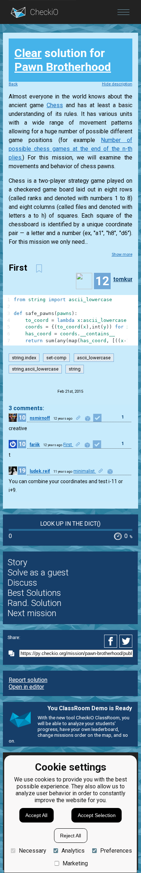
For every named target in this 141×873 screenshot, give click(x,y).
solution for (62, 60)
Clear (28, 53)
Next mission (32, 613)
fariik (35, 444)
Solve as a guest (38, 572)
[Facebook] (111, 641)
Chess (55, 105)
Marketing (75, 863)
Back (13, 84)
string (75, 369)
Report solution (28, 679)
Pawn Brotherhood (62, 67)
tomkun (123, 279)
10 (22, 417)
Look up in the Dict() (70, 523)
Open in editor (26, 686)
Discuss (22, 583)
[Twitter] (126, 641)
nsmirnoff (40, 418)
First (68, 444)
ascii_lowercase (94, 357)
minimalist (84, 471)
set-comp (56, 357)
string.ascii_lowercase (35, 369)
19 (22, 470)
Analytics (73, 850)
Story (17, 562)
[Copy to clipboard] (13, 653)
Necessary (32, 850)
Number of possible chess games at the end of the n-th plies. (70, 149)
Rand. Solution (34, 603)
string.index (24, 357)
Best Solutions (34, 593)
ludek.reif (40, 471)
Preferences (116, 850)
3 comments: (26, 408)
